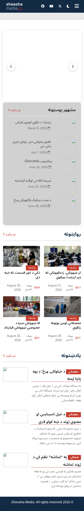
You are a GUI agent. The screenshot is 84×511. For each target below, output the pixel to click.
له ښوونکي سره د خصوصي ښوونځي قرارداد (22, 325)
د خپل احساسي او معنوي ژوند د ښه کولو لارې (58, 417)
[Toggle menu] (77, 6)
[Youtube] (51, 6)
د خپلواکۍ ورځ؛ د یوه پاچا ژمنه (57, 375)
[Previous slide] (73, 66)
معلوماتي (73, 371)
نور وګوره (15, 110)
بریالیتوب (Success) (38, 161)
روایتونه (72, 267)
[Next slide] (11, 66)
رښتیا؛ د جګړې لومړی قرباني (33, 122)
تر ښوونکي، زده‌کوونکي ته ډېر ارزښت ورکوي (63, 275)
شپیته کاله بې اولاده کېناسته (33, 180)
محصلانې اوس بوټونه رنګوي (66, 325)
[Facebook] (42, 6)
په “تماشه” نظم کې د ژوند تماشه (57, 460)
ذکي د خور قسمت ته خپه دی (22, 275)
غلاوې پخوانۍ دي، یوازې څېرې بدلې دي (31, 144)
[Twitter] (60, 6)
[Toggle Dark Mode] (68, 6)
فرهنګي (74, 457)
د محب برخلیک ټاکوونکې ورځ (32, 200)
